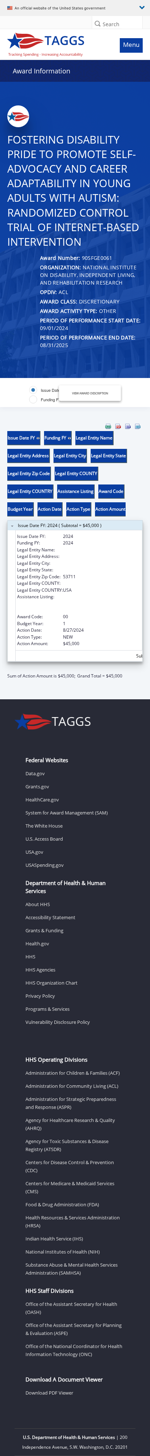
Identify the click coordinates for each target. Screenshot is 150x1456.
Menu (131, 44)
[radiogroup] (49, 394)
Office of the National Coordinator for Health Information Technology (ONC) (73, 1350)
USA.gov (34, 852)
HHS (30, 956)
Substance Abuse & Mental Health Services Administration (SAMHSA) (71, 1269)
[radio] (47, 390)
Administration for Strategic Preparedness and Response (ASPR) (70, 1103)
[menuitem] (108, 426)
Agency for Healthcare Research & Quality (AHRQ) (70, 1124)
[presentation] (75, 551)
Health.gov (37, 943)
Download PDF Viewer (49, 1392)
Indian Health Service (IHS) (54, 1238)
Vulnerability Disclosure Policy (57, 1022)
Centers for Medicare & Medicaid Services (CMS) (69, 1187)
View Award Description (90, 393)
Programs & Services (47, 1009)
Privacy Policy (40, 996)
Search (111, 24)
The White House (44, 825)
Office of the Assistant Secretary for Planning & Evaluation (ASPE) (73, 1329)
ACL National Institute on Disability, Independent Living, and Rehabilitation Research (101, 603)
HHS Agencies (40, 969)
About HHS (37, 904)
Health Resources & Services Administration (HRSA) (72, 1221)
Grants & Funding (44, 930)
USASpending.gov (44, 865)
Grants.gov (37, 786)
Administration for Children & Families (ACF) (72, 1073)
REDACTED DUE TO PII (85, 550)
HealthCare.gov (42, 799)
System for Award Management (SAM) (66, 812)
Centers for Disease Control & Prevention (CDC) (69, 1166)
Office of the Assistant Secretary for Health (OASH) (71, 1308)
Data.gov (35, 773)
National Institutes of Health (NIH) (62, 1251)
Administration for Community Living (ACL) (71, 1086)
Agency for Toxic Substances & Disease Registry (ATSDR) (66, 1145)
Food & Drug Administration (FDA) (62, 1204)
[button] (97, 23)
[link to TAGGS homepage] (56, 43)
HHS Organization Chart (51, 983)
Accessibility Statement (50, 917)
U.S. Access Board (44, 839)
